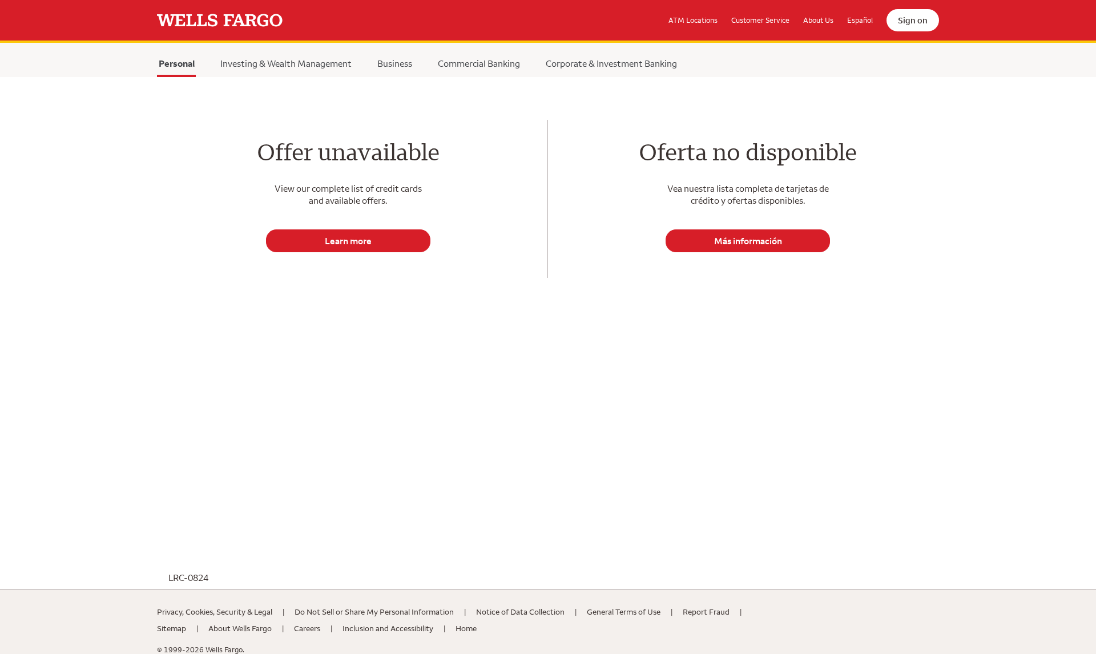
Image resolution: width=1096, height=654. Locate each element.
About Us (818, 20)
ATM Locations (693, 20)
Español (860, 20)
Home (466, 628)
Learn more (348, 241)
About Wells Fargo (240, 628)
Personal (176, 66)
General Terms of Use (623, 612)
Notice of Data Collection (520, 612)
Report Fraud (706, 612)
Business (394, 63)
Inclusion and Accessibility (387, 628)
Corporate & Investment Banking (611, 63)
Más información (748, 241)
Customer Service (760, 20)
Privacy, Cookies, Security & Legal (214, 612)
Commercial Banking (479, 63)
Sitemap (171, 628)
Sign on (913, 20)
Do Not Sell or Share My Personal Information (374, 612)
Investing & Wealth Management (286, 63)
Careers (307, 628)
